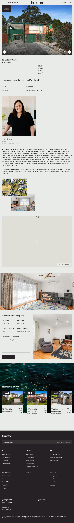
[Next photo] (69, 52)
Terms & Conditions (7, 502)
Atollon (18, 511)
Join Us (28, 472)
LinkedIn (53, 482)
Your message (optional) (11, 337)
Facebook (53, 479)
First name (6, 320)
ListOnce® (11, 511)
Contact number (8, 328)
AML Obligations (42, 501)
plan (60, 521)
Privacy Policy (5, 501)
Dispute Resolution (7, 499)
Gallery (37, 521)
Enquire (12, 521)
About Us (5, 485)
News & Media (6, 482)
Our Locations (6, 476)
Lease (28, 451)
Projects (5, 460)
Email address (22, 328)
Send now (7, 357)
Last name (21, 320)
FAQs (4, 488)
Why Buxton (30, 463)
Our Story (6, 472)
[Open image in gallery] (23, 202)
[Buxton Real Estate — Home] (37, 2)
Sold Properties (55, 454)
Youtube (53, 485)
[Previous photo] (4, 52)
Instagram (53, 476)
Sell (52, 451)
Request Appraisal (56, 457)
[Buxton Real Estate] (37, 436)
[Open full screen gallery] (37, 30)
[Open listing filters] (70, 3)
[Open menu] (4, 3)
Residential (6, 454)
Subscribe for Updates (63, 442)
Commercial (6, 457)
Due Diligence (41, 499)
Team (4, 479)
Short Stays (30, 460)
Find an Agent (6, 463)
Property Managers (32, 467)
